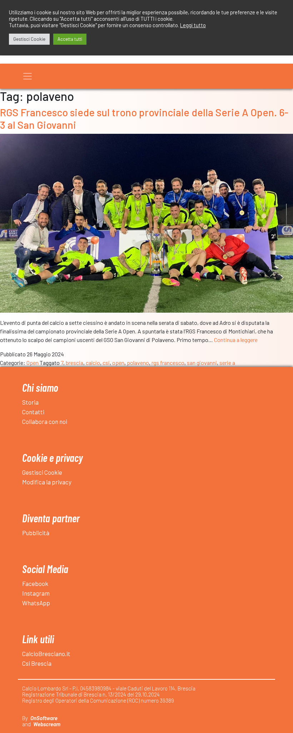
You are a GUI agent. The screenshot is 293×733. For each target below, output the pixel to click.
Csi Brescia (36, 663)
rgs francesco (168, 362)
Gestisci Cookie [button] (29, 39)
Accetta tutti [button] (70, 39)
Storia (30, 402)
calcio (93, 362)
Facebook (35, 583)
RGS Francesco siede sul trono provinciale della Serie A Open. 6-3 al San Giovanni (144, 118)
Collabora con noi (44, 421)
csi (106, 362)
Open (32, 362)
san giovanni (202, 362)
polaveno (138, 362)
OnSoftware (44, 718)
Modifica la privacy (46, 481)
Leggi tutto (193, 25)
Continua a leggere (236, 339)
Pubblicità (35, 532)
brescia (74, 362)
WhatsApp (36, 602)
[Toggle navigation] (27, 76)
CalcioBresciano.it (46, 653)
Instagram (36, 593)
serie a (227, 362)
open (118, 362)
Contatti (33, 411)
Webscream (46, 724)
